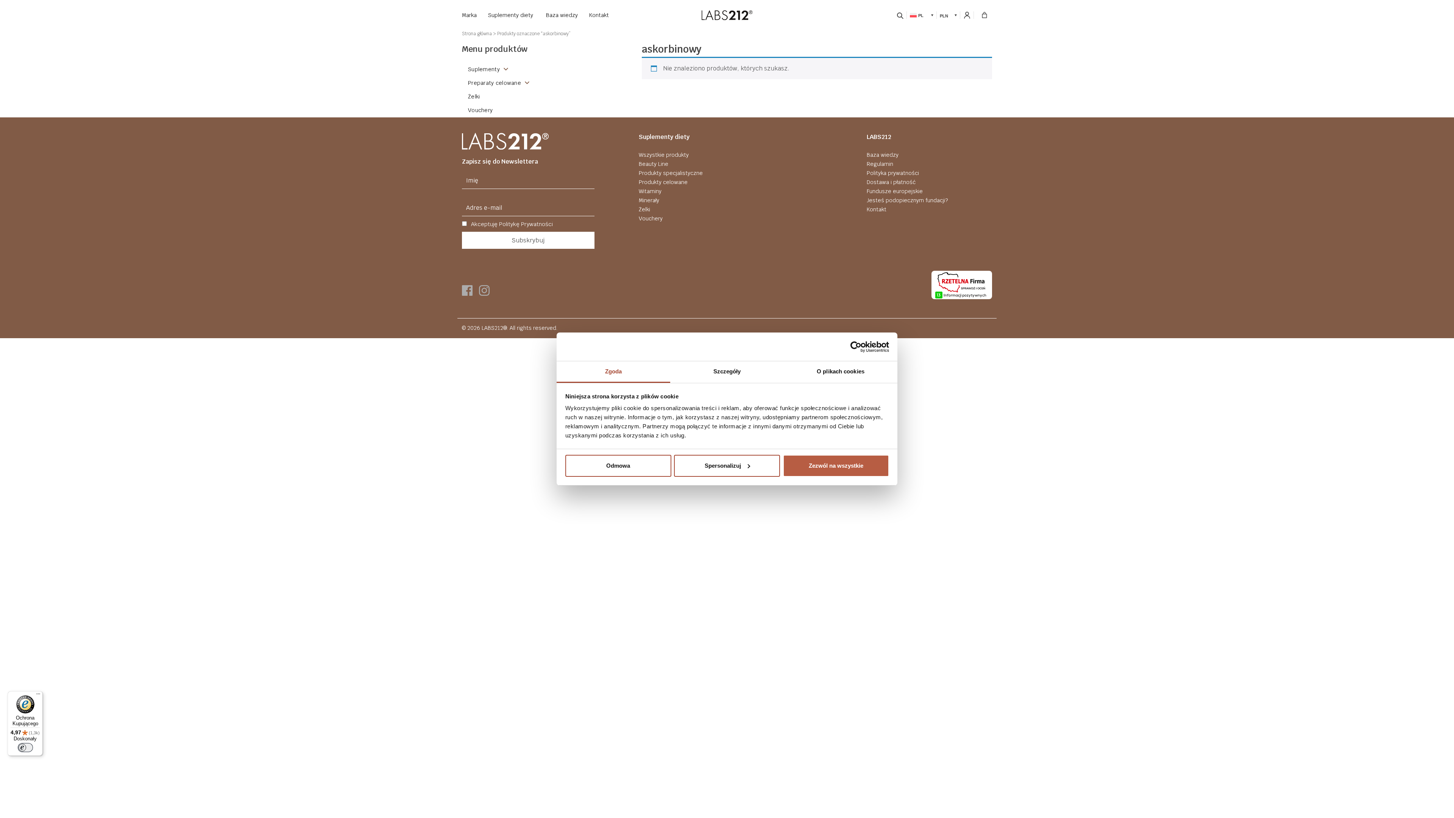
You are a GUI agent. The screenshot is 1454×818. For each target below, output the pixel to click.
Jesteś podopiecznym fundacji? (907, 200)
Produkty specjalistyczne (671, 173)
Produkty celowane (663, 182)
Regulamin (880, 164)
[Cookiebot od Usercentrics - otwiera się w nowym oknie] (856, 347)
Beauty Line (653, 164)
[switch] (25, 747)
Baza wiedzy (562, 15)
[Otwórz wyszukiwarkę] (900, 15)
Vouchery (651, 218)
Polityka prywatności (893, 173)
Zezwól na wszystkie (836, 465)
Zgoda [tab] (613, 371)
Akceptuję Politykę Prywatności (511, 224)
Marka (469, 15)
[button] (921, 15)
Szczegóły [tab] (727, 371)
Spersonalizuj (723, 465)
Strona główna (477, 34)
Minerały (649, 200)
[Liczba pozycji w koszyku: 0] (984, 15)
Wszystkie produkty (664, 154)
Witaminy (650, 191)
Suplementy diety (510, 15)
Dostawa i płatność (891, 182)
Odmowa (618, 465)
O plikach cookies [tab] (840, 371)
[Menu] (38, 695)
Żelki (644, 209)
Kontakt (599, 15)
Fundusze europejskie (895, 191)
